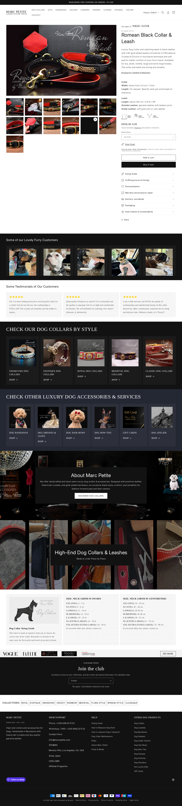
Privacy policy (93, 800)
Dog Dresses (139, 754)
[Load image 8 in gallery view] (33, 125)
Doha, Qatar (55, 756)
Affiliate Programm (58, 766)
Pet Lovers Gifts (141, 767)
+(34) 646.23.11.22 (65, 723)
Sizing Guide (97, 723)
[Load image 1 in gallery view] (15, 107)
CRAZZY (61, 703)
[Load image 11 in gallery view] (107, 125)
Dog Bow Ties (140, 749)
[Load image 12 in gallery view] (15, 144)
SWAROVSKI (48, 703)
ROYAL (24, 703)
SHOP (12, 379)
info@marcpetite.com (59, 740)
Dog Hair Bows (140, 745)
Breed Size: (126, 132)
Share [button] (126, 220)
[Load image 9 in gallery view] (52, 125)
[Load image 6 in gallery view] (107, 107)
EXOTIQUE (35, 703)
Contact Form (55, 734)
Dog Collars (139, 723)
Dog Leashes (140, 728)
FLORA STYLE (98, 703)
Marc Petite (54, 800)
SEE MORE (168, 653)
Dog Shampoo (140, 762)
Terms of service (107, 800)
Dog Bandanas (140, 732)
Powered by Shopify (66, 800)
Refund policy (81, 800)
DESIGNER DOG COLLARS (91, 496)
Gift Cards (138, 771)
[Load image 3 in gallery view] (52, 107)
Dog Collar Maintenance (102, 736)
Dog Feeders (139, 736)
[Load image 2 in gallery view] (33, 107)
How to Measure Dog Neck (103, 728)
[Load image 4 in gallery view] (70, 107)
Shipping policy (121, 800)
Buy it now (148, 164)
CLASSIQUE (131, 703)
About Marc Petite (99, 745)
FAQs (93, 741)
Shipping (137, 128)
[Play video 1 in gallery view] (89, 125)
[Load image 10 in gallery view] (70, 125)
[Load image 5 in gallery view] (89, 107)
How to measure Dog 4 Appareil (105, 732)
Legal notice (134, 800)
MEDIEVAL (84, 703)
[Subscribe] (110, 681)
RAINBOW (72, 703)
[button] (162, 12)
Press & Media (97, 749)
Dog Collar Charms (142, 741)
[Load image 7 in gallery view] (15, 125)
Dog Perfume (140, 758)
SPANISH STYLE (115, 703)
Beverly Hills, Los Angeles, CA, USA (66, 750)
